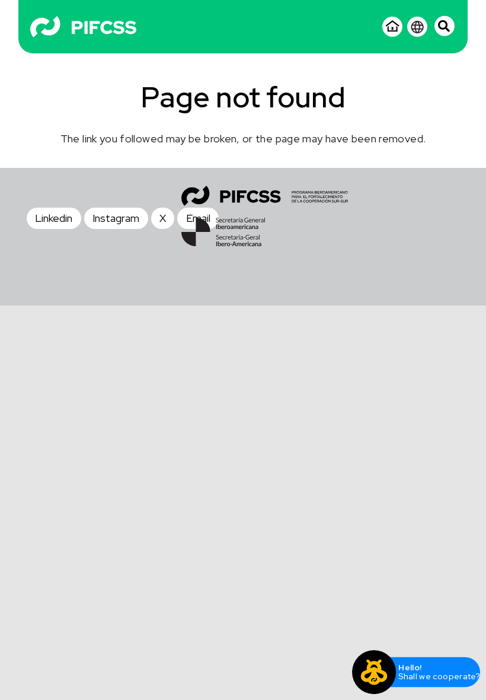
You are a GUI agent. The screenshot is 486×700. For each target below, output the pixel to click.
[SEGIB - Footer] (223, 232)
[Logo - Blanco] (83, 26)
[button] (444, 25)
